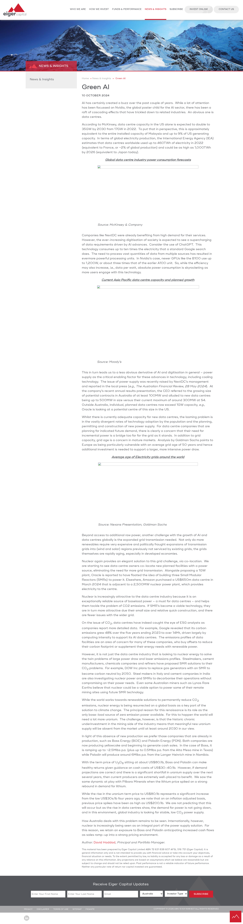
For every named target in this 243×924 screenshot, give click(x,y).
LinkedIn (26, 918)
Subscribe (176, 9)
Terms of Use (60, 909)
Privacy (28, 909)
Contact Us (226, 9)
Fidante (90, 909)
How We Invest (99, 9)
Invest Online (199, 9)
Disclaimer (43, 909)
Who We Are (78, 9)
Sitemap (77, 909)
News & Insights (155, 9)
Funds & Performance (127, 9)
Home (85, 78)
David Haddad (104, 842)
